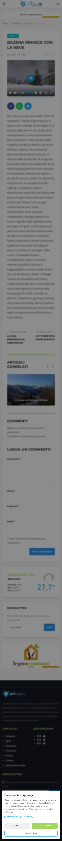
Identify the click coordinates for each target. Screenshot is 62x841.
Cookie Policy (28, 816)
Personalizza (31, 833)
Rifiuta (17, 825)
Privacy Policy (12, 816)
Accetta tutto (44, 825)
